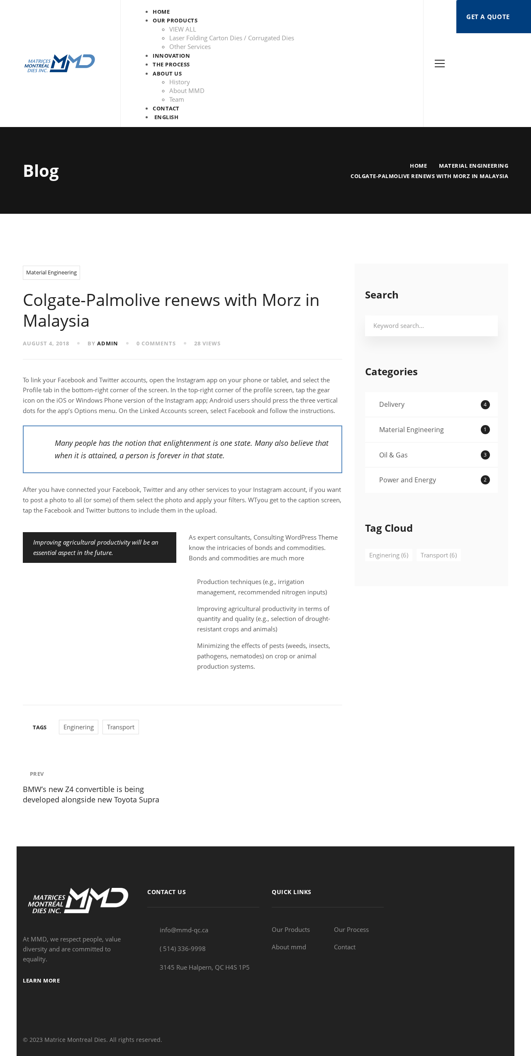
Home (418, 165)
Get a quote (489, 16)
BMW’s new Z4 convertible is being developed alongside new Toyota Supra (91, 787)
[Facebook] (485, 1040)
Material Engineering (473, 165)
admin (107, 343)
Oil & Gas (433, 455)
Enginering (78, 727)
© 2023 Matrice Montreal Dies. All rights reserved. (92, 1040)
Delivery (433, 404)
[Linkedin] (505, 1040)
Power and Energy (433, 479)
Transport (120, 727)
